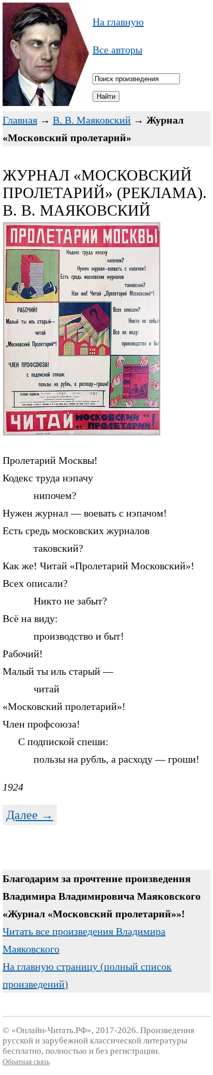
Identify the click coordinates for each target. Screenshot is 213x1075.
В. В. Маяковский (92, 120)
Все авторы (117, 49)
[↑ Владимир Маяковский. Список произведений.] (46, 102)
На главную (118, 21)
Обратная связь (26, 1062)
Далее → (29, 815)
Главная (20, 120)
